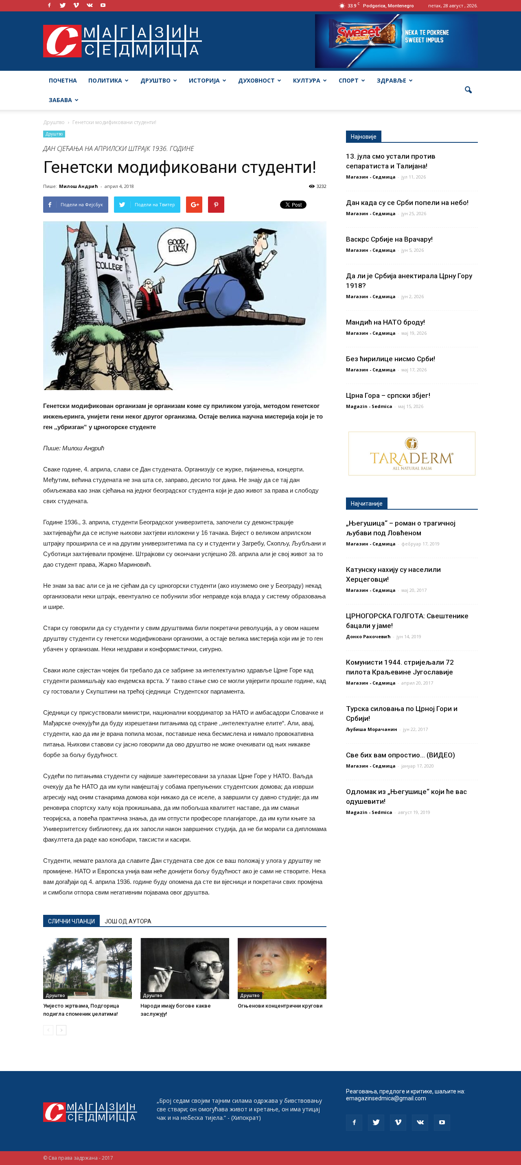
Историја (204, 80)
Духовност (256, 80)
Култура (306, 80)
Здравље (391, 80)
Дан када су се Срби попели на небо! (407, 203)
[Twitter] (63, 5)
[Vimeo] (76, 5)
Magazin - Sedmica (369, 406)
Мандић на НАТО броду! (385, 322)
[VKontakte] (89, 5)
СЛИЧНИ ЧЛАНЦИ (71, 921)
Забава (60, 100)
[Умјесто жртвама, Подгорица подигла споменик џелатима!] (87, 968)
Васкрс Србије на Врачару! (389, 239)
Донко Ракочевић (368, 636)
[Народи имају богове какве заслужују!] (184, 968)
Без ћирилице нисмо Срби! (390, 359)
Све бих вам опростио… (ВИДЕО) (400, 755)
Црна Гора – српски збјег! (388, 395)
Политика (105, 80)
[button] (468, 90)
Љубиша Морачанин (371, 729)
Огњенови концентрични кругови (280, 1006)
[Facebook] (49, 5)
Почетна (63, 80)
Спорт (349, 80)
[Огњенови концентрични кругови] (282, 968)
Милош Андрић (78, 186)
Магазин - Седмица (371, 177)
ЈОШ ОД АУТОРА (128, 921)
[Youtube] (103, 5)
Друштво (155, 80)
